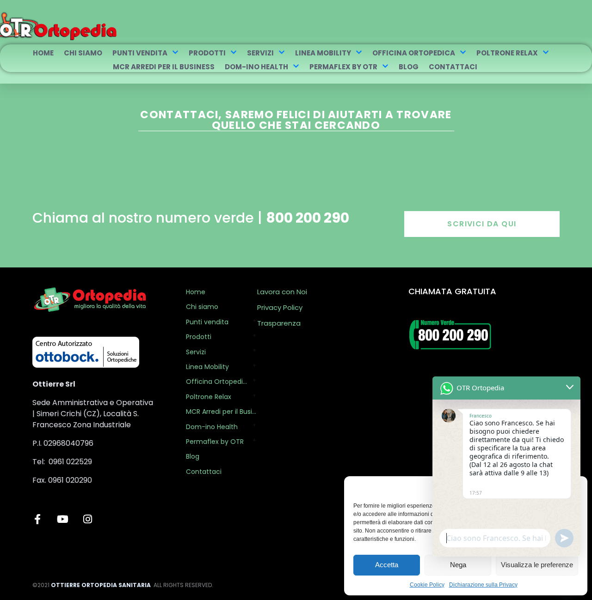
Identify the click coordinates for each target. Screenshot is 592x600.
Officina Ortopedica (413, 53)
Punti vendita (139, 53)
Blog (409, 67)
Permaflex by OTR (343, 67)
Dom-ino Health (256, 67)
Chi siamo (83, 53)
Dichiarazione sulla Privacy (483, 585)
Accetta (386, 565)
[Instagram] (87, 519)
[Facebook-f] (37, 519)
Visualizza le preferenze (537, 565)
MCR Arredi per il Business (164, 67)
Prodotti (207, 53)
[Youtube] (62, 519)
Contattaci (453, 67)
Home (43, 53)
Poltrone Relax (507, 53)
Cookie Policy (427, 585)
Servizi (260, 53)
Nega (458, 565)
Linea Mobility (323, 53)
